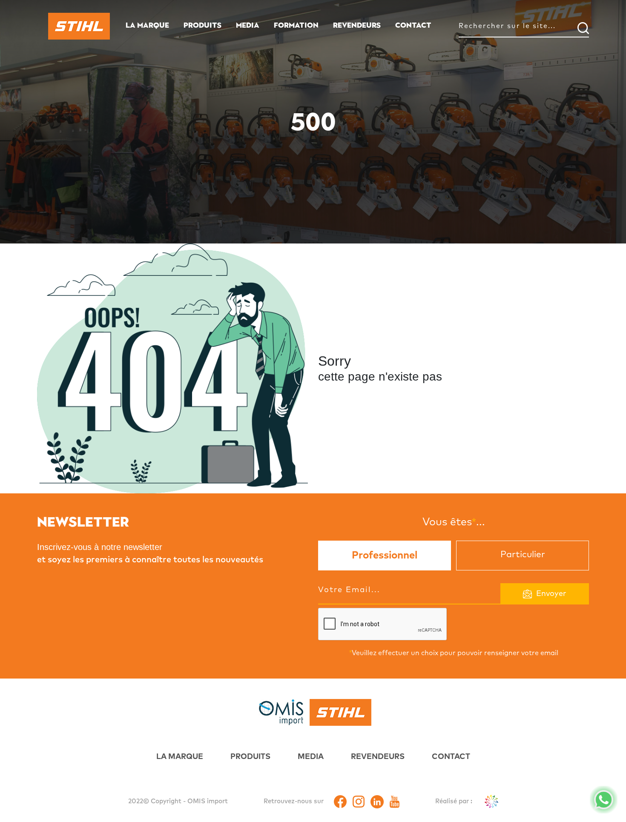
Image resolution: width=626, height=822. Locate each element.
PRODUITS (202, 25)
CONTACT (413, 25)
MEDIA (247, 25)
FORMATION (296, 25)
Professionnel (384, 555)
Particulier (522, 554)
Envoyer (551, 594)
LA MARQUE (147, 25)
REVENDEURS (357, 25)
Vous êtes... (453, 521)
